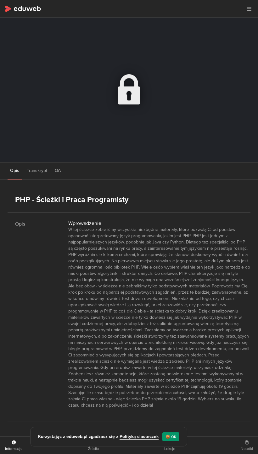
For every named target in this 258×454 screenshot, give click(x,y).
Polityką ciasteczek (139, 436)
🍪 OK (170, 437)
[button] (249, 9)
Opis (14, 170)
